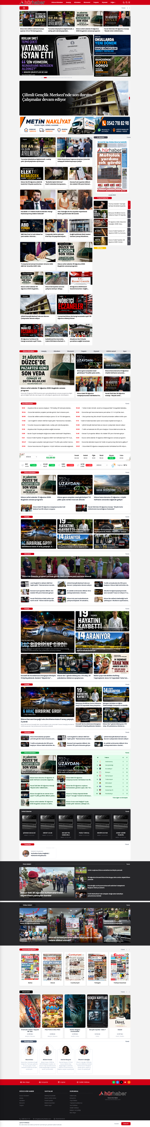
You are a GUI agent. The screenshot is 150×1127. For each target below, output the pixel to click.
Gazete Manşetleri (29, 950)
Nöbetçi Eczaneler (50, 1096)
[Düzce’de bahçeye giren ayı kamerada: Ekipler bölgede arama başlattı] (112, 66)
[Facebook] (117, 1082)
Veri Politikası (73, 1105)
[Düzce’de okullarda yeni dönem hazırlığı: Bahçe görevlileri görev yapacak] (112, 45)
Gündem (77, 2)
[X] (121, 1082)
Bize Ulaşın (26, 1082)
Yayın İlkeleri (73, 1100)
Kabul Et (125, 1124)
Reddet (116, 1124)
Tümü (123, 8)
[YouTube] (125, 1082)
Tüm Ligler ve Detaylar (120, 798)
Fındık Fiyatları (49, 1100)
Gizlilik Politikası (84, 1082)
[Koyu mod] (124, 2)
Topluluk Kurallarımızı (76, 1103)
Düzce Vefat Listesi (50, 1098)
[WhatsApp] (113, 1082)
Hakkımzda (73, 1096)
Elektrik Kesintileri (50, 1103)
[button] (127, 8)
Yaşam (96, 2)
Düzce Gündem (57, 2)
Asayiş (68, 2)
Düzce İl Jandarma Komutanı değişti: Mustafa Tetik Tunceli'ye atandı (64, 8)
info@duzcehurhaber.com (43, 1119)
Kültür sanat (111, 351)
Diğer (113, 2)
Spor (125, 351)
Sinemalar (26, 992)
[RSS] (129, 1082)
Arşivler (62, 1082)
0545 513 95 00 (60, 1119)
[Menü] (129, 2)
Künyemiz (44, 1082)
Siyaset (104, 2)
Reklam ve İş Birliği (75, 1110)
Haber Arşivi (48, 1105)
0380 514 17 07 (26, 1119)
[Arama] (127, 2)
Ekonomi (87, 2)
